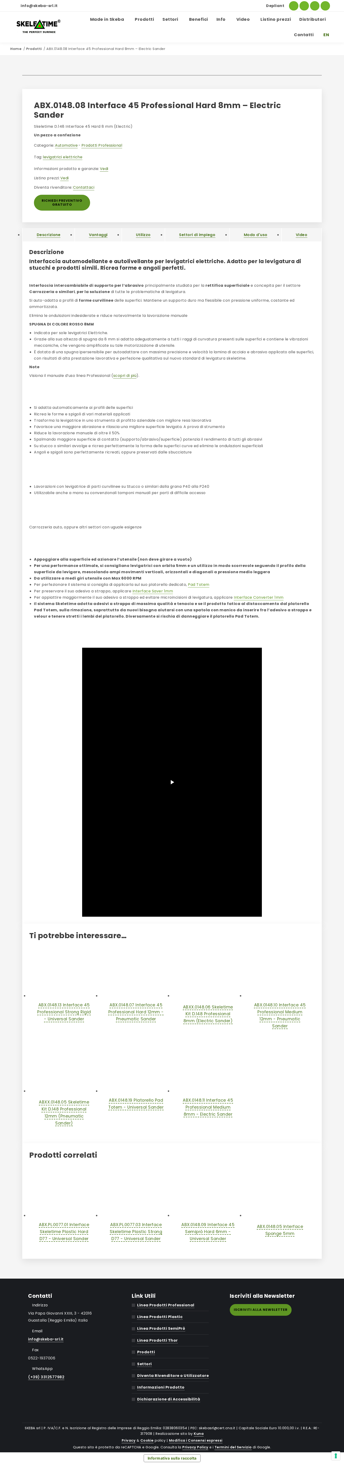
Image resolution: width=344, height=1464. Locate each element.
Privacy (129, 1440)
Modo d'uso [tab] (255, 234)
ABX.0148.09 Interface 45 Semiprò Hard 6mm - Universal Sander (207, 1231)
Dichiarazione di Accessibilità (168, 1399)
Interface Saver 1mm (152, 591)
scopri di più (125, 375)
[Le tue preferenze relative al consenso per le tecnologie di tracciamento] (335, 1455)
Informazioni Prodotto (161, 1387)
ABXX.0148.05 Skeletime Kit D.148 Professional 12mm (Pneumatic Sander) (64, 1112)
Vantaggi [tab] (98, 234)
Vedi (104, 168)
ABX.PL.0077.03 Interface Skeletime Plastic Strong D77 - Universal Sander (136, 1231)
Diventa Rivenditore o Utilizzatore (173, 1375)
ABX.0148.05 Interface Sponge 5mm (280, 1230)
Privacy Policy (195, 1447)
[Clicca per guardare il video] (172, 782)
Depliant (275, 5)
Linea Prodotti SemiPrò (161, 1328)
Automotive (66, 145)
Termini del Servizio (233, 1447)
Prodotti (34, 48)
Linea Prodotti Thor (157, 1340)
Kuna (199, 1433)
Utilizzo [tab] (143, 234)
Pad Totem (198, 584)
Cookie (147, 1440)
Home (16, 48)
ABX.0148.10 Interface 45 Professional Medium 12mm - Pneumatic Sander (280, 1015)
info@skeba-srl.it (39, 5)
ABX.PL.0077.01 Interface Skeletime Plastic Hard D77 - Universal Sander (64, 1231)
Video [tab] (301, 234)
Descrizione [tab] (49, 234)
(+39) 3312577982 (46, 1377)
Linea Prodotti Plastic (160, 1316)
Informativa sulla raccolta (172, 1458)
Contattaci (83, 187)
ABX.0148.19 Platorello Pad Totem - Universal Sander (136, 1103)
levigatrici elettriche (62, 157)
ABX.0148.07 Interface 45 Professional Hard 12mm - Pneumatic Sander (136, 1012)
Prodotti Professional (101, 145)
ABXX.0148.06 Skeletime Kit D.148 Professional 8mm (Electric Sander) (208, 1014)
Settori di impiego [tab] (197, 234)
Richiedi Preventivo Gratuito (62, 202)
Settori (144, 1364)
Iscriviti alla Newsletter (261, 1309)
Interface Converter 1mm (259, 597)
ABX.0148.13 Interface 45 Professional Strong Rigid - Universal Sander (64, 1012)
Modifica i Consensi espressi (196, 1440)
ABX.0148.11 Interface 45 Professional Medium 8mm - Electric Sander (208, 1107)
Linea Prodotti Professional (165, 1305)
